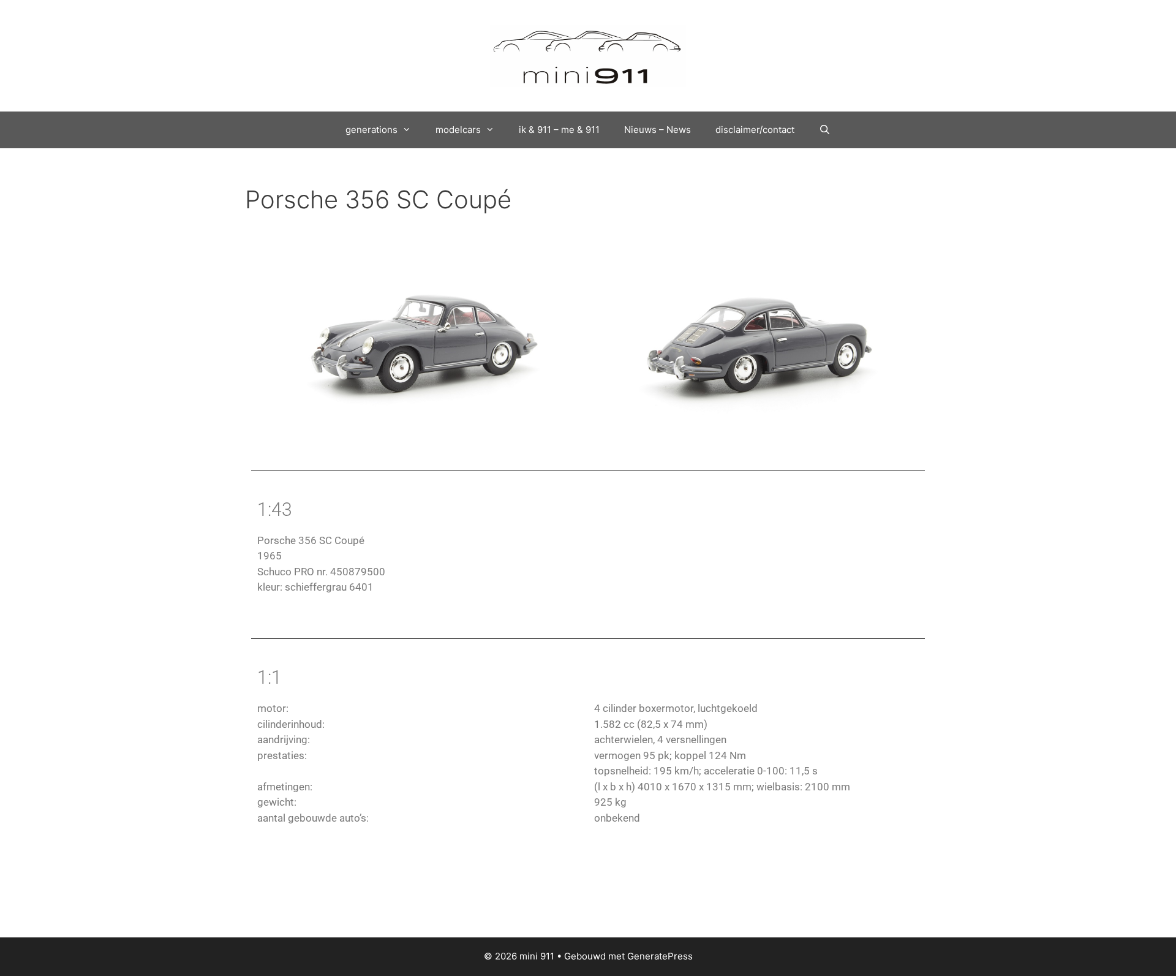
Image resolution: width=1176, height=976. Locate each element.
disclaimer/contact (754, 129)
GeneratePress (660, 956)
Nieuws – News (657, 129)
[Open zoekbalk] (825, 130)
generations (371, 129)
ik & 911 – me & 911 (559, 129)
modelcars (458, 129)
